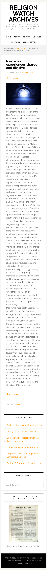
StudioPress (18, 564)
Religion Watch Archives (23, 13)
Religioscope (36, 558)
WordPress (28, 564)
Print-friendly (15, 78)
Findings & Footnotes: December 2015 (24, 463)
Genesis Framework (30, 561)
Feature (19, 404)
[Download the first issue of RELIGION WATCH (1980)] (23, 523)
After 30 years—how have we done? (23, 431)
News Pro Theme (14, 561)
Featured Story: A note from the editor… (25, 425)
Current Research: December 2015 (22, 447)
